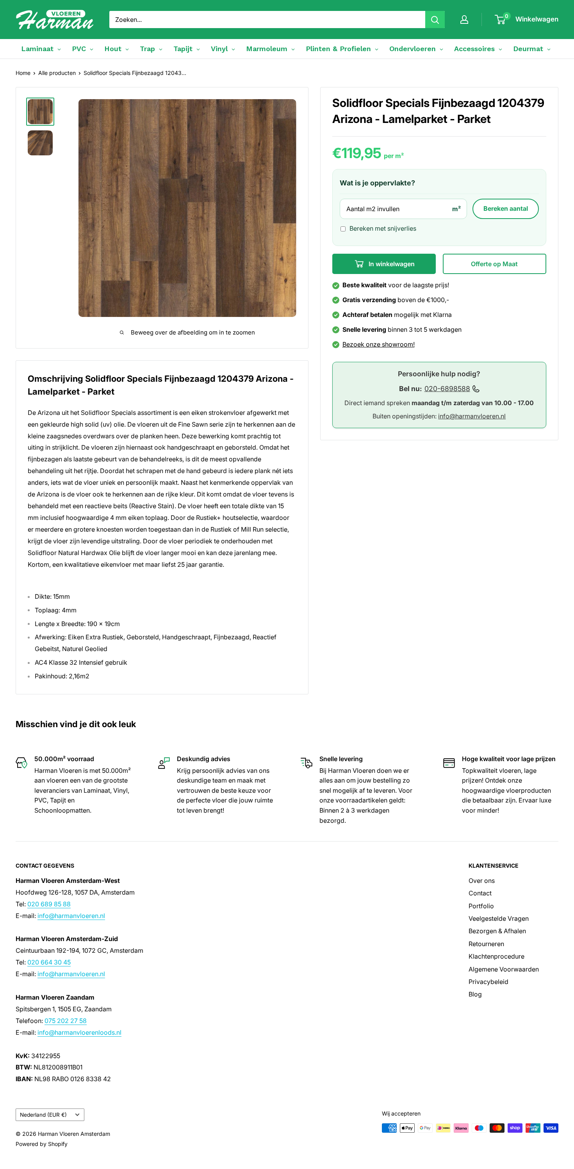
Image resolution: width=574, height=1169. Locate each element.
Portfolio (481, 906)
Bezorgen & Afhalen (497, 931)
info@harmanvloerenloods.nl (79, 1032)
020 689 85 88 (49, 904)
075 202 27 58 (66, 1021)
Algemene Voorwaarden (504, 969)
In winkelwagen (391, 264)
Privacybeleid (488, 982)
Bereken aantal (505, 209)
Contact (480, 893)
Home (23, 72)
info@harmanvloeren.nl (472, 416)
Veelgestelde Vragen (499, 918)
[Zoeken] (435, 19)
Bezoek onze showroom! (378, 344)
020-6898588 (447, 389)
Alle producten (57, 72)
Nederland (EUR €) (43, 1115)
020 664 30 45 (49, 962)
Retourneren (486, 944)
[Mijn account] (464, 19)
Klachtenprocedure (496, 956)
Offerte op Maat (494, 264)
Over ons (482, 880)
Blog (475, 994)
